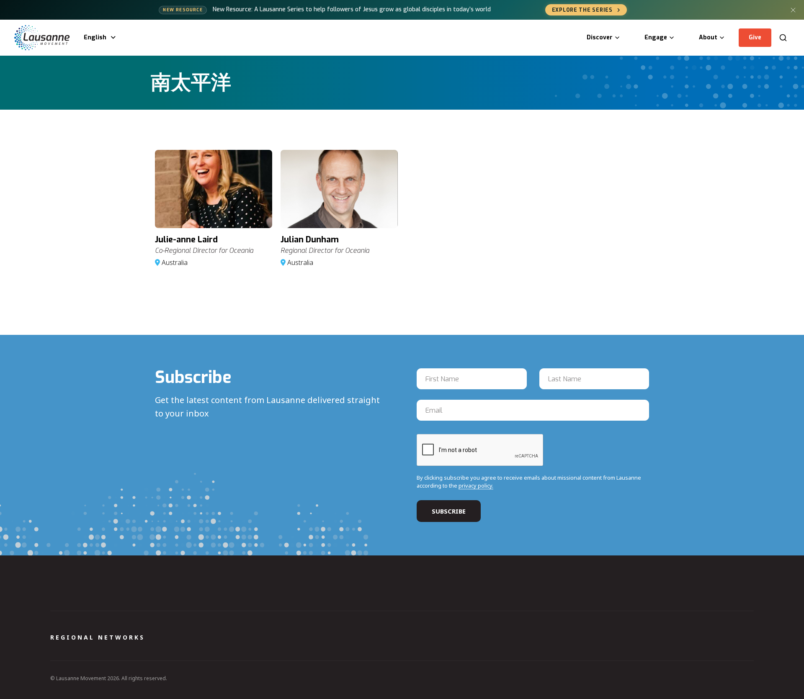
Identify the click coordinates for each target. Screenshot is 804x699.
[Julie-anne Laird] (213, 189)
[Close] (793, 10)
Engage (655, 37)
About (708, 37)
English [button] (95, 37)
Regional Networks (97, 637)
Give (755, 37)
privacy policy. (476, 485)
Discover (600, 37)
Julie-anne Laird (186, 239)
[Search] (783, 37)
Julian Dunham (310, 239)
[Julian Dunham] (339, 189)
